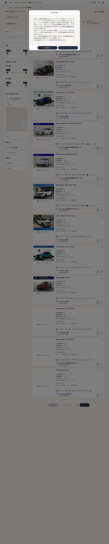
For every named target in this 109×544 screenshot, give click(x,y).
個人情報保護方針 (68, 26)
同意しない (68, 48)
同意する (47, 48)
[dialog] (54, 272)
